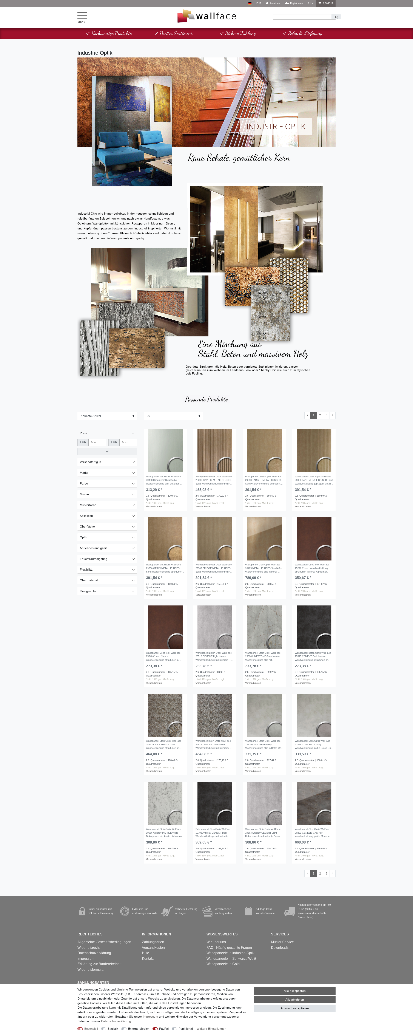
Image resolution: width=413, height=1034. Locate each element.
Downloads (279, 947)
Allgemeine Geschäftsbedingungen (104, 942)
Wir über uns (216, 942)
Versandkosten (154, 506)
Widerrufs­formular (91, 969)
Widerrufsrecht (88, 947)
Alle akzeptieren (295, 990)
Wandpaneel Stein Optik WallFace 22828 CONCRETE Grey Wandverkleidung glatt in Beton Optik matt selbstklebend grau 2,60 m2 (314, 745)
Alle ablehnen (294, 999)
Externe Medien (138, 1028)
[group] (165, 450)
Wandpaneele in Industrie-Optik (230, 953)
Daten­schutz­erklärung (116, 1021)
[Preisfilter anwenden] (107, 451)
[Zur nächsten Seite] (333, 415)
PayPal (164, 1028)
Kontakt (148, 958)
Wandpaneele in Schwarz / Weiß (231, 958)
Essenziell (91, 1028)
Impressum (85, 958)
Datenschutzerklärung (94, 953)
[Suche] (336, 16)
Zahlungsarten (153, 942)
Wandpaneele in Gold (223, 964)
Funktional (186, 1028)
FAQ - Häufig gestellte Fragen (229, 947)
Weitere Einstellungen (211, 1028)
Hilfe (145, 953)
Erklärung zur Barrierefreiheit (99, 964)
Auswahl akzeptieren (295, 1008)
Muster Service (282, 942)
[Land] (250, 3)
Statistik (113, 1028)
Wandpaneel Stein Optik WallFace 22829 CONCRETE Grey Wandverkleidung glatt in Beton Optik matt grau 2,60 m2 (264, 745)
